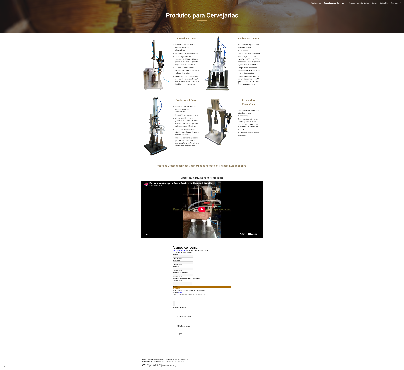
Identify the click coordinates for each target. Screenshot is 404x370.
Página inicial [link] (316, 3)
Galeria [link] (374, 3)
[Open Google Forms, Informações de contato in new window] (227, 247)
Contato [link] (394, 3)
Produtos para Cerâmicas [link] (359, 3)
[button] (401, 2)
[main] (202, 16)
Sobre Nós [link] (384, 3)
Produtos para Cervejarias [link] (335, 3)
